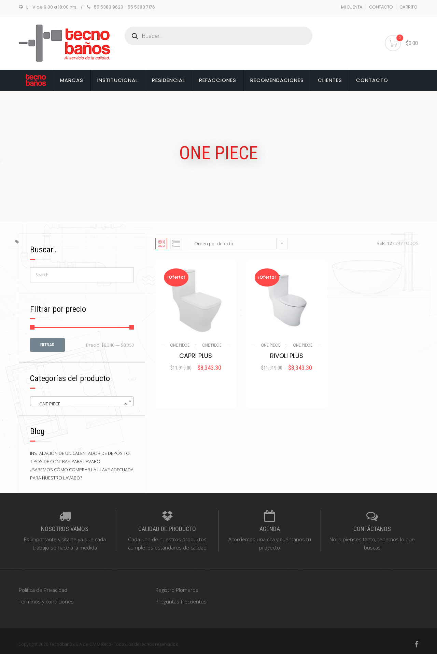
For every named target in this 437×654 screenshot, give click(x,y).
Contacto (372, 80)
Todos (411, 243)
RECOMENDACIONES (277, 80)
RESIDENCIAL (168, 80)
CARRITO (408, 7)
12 (389, 243)
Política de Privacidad (43, 589)
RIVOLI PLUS (286, 356)
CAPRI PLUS (195, 356)
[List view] (176, 243)
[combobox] (82, 401)
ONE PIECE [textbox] (80, 404)
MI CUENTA (352, 7)
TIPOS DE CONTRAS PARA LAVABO (65, 461)
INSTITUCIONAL (117, 80)
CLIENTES (330, 80)
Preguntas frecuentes (181, 601)
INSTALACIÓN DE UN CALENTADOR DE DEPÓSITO (80, 453)
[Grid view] (161, 243)
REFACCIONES (217, 80)
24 (397, 243)
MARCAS (71, 80)
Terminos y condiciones (46, 601)
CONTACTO (381, 7)
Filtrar (47, 345)
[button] (196, 377)
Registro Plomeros (176, 589)
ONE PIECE (179, 345)
